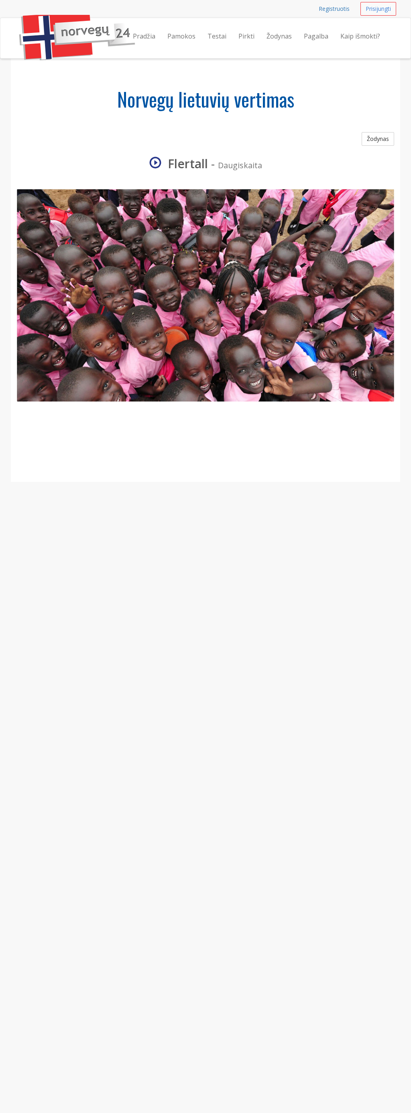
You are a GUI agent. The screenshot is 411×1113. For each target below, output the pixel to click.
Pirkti (246, 36)
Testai (217, 36)
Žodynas (279, 36)
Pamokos (181, 36)
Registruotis (334, 8)
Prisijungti (378, 8)
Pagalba (316, 36)
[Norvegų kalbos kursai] (19, 28)
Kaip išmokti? (360, 36)
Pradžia (144, 36)
